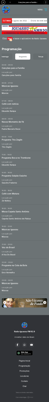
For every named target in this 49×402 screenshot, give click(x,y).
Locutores (24, 376)
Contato (24, 381)
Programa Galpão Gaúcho (14, 175)
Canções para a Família (13, 68)
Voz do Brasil (8, 247)
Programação (24, 366)
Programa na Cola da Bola (14, 265)
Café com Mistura (10, 193)
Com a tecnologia (21, 397)
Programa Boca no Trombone (16, 158)
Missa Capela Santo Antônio (15, 211)
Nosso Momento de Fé (13, 122)
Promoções (24, 371)
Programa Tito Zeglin (12, 139)
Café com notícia (10, 104)
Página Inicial (24, 361)
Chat (25, 386)
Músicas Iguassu (10, 86)
